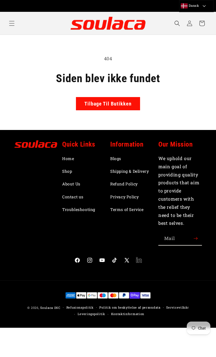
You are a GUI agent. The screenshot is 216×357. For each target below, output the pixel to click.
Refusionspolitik (80, 307)
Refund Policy (124, 184)
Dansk (193, 5)
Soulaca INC (50, 308)
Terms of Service (127, 209)
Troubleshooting (78, 209)
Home (68, 158)
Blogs (115, 158)
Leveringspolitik (91, 314)
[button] (12, 23)
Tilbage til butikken (108, 104)
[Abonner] (195, 238)
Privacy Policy (124, 196)
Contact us (73, 196)
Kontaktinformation (128, 314)
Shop (67, 171)
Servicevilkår (177, 307)
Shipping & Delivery (129, 171)
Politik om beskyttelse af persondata (129, 307)
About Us (71, 184)
